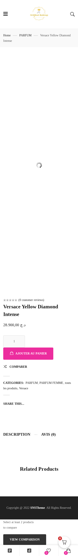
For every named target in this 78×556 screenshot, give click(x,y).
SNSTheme (37, 507)
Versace (23, 388)
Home (7, 35)
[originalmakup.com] (39, 14)
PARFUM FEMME (51, 383)
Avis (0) (48, 434)
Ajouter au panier (31, 353)
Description (16, 434)
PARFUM (25, 35)
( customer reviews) (31, 300)
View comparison (25, 539)
